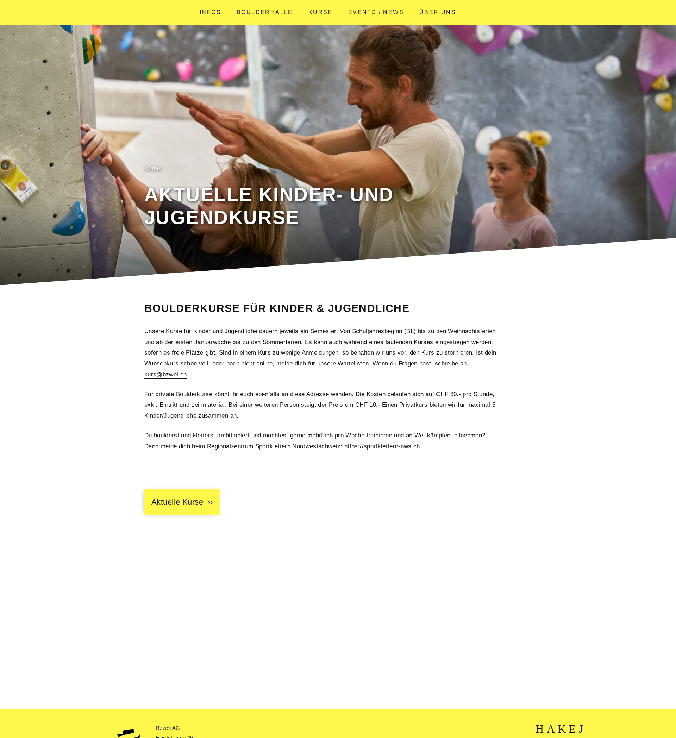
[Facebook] (550, 729)
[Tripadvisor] (580, 729)
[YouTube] (561, 729)
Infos (210, 12)
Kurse (320, 12)
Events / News (376, 12)
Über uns (437, 12)
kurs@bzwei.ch (165, 374)
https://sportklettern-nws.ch (382, 446)
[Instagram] (572, 729)
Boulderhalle (265, 12)
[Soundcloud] (539, 729)
